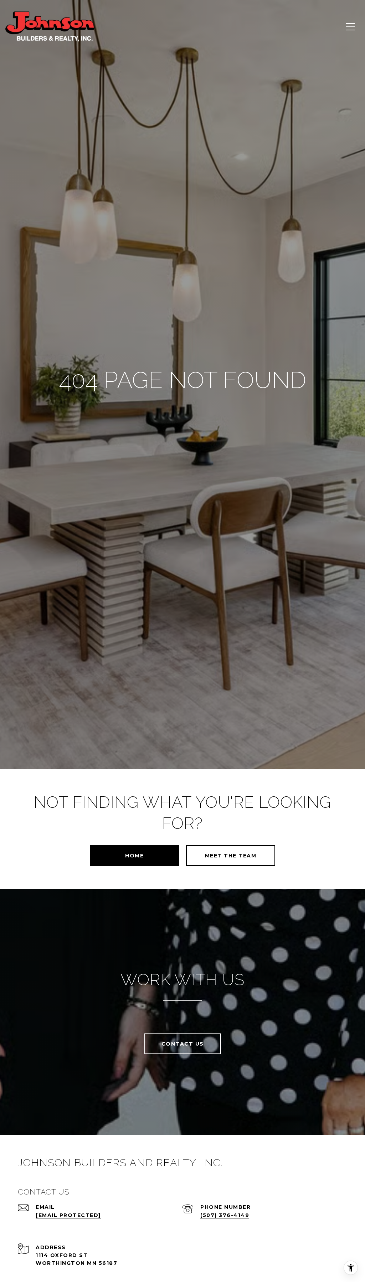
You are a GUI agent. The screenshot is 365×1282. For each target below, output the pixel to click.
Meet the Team (231, 855)
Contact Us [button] (182, 1044)
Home (134, 855)
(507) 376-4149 (224, 1215)
